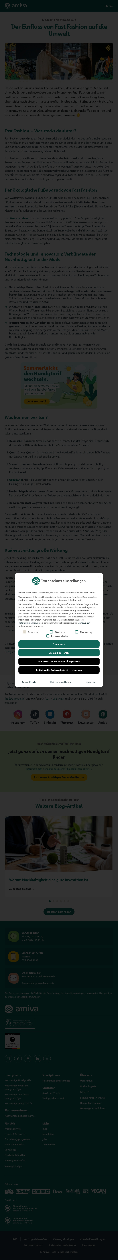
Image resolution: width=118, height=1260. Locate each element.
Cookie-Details (29, 682)
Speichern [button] (59, 644)
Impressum (91, 682)
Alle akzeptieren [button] (59, 652)
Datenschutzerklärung (29, 622)
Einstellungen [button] (84, 622)
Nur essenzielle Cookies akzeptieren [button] (59, 661)
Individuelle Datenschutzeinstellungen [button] (59, 670)
